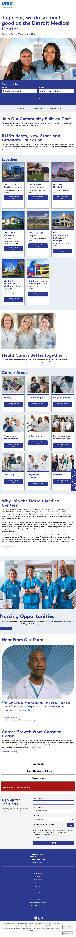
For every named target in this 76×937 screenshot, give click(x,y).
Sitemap (38, 896)
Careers (38, 876)
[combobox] (56, 91)
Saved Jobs (18, 108)
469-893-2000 (38, 862)
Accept (68, 927)
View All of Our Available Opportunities (16, 787)
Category (5, 87)
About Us (38, 886)
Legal (38, 892)
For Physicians (38, 879)
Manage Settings (68, 933)
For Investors (38, 873)
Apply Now (8, 548)
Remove (58, 824)
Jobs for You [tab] (38, 764)
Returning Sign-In (55, 108)
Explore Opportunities (9, 751)
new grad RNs (38, 146)
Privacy (38, 899)
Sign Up (53, 843)
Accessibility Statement (38, 905)
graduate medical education (12, 149)
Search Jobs (38, 99)
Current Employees (37, 108)
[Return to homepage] (7, 4)
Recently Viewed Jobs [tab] (38, 771)
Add (70, 825)
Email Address (38, 798)
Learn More (6, 628)
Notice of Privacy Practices (38, 902)
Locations (38, 883)
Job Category (37, 807)
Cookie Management (38, 909)
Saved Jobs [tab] (38, 778)
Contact (38, 870)
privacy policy (42, 832)
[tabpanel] (38, 786)
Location (42, 87)
